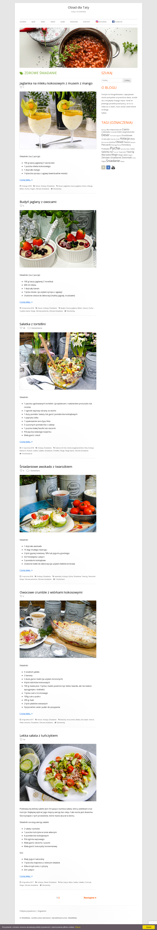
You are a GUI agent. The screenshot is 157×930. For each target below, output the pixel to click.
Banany (63, 719)
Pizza (119, 145)
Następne (89, 897)
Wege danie (69, 451)
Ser (112, 151)
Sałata (35, 451)
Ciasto (125, 129)
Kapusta (113, 139)
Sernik (116, 152)
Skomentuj (57, 189)
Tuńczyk (88, 882)
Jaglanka (67, 186)
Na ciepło (84, 719)
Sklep (33, 22)
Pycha (27, 189)
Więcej (77, 927)
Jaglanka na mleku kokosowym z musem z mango (56, 83)
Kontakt (86, 22)
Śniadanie (74, 22)
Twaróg (84, 576)
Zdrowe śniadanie (42, 189)
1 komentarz (60, 579)
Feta (86, 448)
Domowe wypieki (115, 135)
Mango (90, 186)
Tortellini (56, 451)
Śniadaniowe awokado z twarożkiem (46, 466)
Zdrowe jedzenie (42, 311)
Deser (63, 22)
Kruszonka (71, 719)
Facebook (118, 22)
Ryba (70, 882)
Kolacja (43, 186)
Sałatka (41, 451)
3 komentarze (27, 453)
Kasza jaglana (76, 186)
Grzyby (103, 139)
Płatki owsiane (25, 722)
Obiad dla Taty (78, 7)
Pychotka (123, 149)
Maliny (78, 719)
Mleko (22, 189)
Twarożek (91, 576)
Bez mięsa (64, 882)
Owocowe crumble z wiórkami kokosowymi (51, 592)
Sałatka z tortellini (33, 324)
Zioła (134, 158)
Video (43, 22)
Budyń (63, 308)
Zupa (103, 161)
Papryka (132, 142)
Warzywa (106, 154)
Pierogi (114, 145)
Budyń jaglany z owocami (38, 202)
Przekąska (105, 149)
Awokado (58, 576)
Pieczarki (106, 144)
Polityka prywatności (28, 911)
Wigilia (130, 155)
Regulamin (42, 911)
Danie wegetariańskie (75, 448)
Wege (33, 311)
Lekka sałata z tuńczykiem (39, 735)
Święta (122, 161)
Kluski (118, 139)
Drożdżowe (127, 135)
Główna (23, 22)
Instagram (102, 22)
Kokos (84, 186)
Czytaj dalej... (26, 180)
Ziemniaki (127, 157)
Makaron (23, 451)
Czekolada (105, 132)
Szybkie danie (25, 311)
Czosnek (113, 132)
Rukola (29, 451)
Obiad (53, 22)
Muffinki (112, 142)
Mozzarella (105, 142)
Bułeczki (118, 130)
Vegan (32, 189)
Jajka (108, 139)
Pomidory (126, 144)
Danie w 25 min (61, 448)
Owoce (85, 308)
